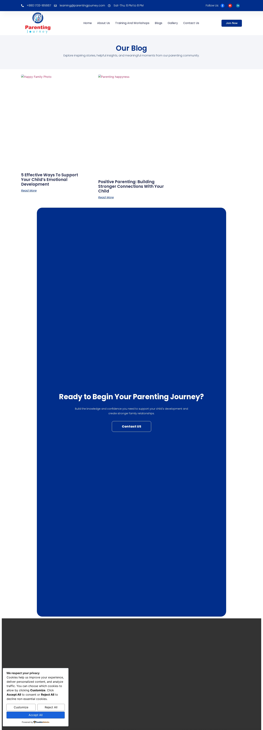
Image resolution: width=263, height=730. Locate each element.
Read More (29, 190)
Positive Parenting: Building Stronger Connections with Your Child (131, 186)
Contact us (191, 23)
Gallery (173, 23)
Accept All (36, 715)
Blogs (158, 23)
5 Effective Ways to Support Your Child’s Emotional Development (49, 179)
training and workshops (132, 23)
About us (103, 23)
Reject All (51, 707)
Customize (21, 707)
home (87, 23)
